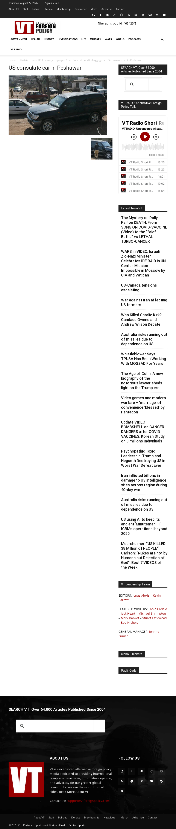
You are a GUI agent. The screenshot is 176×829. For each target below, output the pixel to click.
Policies (36, 9)
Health (35, 39)
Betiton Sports (76, 825)
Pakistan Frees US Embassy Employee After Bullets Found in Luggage (61, 60)
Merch (94, 9)
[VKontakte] (150, 15)
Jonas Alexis (141, 595)
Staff (25, 9)
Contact (120, 9)
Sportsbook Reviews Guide (50, 825)
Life (83, 39)
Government (19, 39)
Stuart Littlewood (154, 618)
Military (95, 39)
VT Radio (16, 49)
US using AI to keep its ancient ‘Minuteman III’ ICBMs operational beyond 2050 (144, 526)
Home (12, 60)
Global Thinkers (131, 654)
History (49, 39)
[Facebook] (100, 15)
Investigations (67, 39)
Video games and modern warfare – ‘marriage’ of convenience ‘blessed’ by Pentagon (143, 405)
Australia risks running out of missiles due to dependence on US (144, 339)
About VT (14, 9)
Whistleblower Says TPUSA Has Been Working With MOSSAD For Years (143, 359)
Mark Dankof (130, 618)
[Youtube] (164, 15)
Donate (48, 9)
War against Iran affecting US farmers (144, 302)
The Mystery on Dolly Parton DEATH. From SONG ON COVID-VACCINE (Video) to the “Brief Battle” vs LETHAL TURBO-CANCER (144, 229)
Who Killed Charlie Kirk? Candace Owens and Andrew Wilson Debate (141, 320)
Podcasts (134, 39)
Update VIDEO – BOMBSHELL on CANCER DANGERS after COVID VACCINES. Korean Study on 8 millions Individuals (143, 431)
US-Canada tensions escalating (139, 287)
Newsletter (80, 9)
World (120, 39)
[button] (162, 39)
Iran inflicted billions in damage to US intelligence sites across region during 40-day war (144, 482)
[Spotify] (136, 15)
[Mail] (107, 15)
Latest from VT (132, 208)
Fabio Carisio (158, 609)
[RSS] (129, 15)
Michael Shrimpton (152, 613)
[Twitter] (143, 15)
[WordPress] (157, 15)
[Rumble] (121, 15)
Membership (64, 9)
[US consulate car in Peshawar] (58, 133)
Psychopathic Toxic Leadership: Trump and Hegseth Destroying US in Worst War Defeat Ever (143, 458)
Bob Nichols (129, 622)
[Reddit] (114, 15)
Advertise (107, 9)
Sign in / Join (52, 3)
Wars (108, 39)
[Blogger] (93, 15)
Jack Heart (128, 613)
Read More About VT (73, 792)
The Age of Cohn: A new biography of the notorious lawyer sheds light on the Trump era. (142, 380)
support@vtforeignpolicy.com (88, 801)
